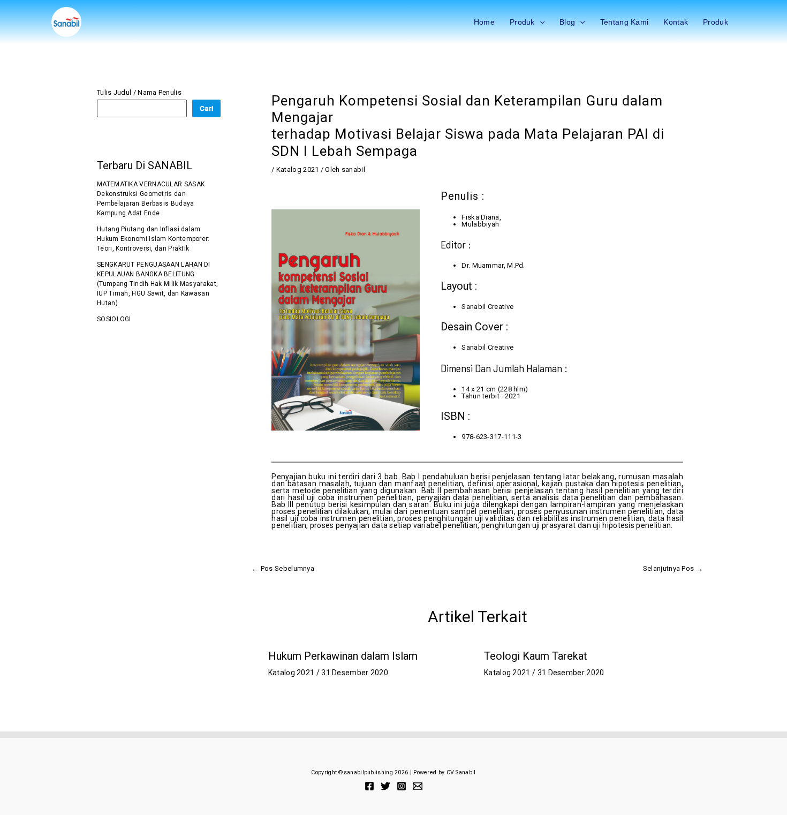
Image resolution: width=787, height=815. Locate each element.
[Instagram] (401, 786)
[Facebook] (369, 786)
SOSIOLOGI (114, 319)
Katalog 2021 (297, 169)
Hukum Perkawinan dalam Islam (343, 656)
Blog (567, 22)
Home (484, 22)
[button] (539, 22)
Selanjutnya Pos (673, 568)
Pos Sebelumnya (283, 568)
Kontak (675, 22)
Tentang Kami (624, 22)
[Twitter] (385, 786)
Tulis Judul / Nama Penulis (139, 92)
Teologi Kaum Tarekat (535, 656)
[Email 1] (417, 786)
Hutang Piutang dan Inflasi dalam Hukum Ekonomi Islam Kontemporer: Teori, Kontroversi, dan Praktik (153, 238)
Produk (522, 22)
